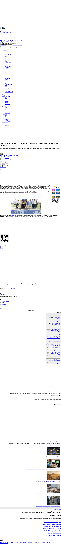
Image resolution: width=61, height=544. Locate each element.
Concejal (1, 247)
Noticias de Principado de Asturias (52, 530)
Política (3, 106)
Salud (5, 116)
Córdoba (6, 70)
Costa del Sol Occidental (8, 54)
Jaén (5, 73)
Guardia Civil (7, 103)
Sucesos (6, 115)
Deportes (3, 95)
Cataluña (6, 83)
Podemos (6, 108)
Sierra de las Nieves (8, 64)
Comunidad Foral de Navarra (9, 88)
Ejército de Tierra (7, 105)
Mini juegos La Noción (55, 199)
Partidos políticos (7, 113)
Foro (3, 41)
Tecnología (6, 120)
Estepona (6, 55)
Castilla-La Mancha (7, 82)
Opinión (3, 122)
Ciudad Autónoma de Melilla (9, 92)
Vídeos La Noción (3, 45)
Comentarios (7, 158)
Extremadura (6, 85)
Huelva (6, 72)
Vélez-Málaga (7, 67)
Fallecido (1, 248)
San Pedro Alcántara (9, 45)
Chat (1, 41)
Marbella (6, 59)
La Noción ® (2, 542)
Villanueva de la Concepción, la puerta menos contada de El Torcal (54, 348)
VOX (5, 109)
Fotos (14, 45)
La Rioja (6, 90)
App (5, 41)
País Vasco (6, 89)
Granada (6, 71)
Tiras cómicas (7, 125)
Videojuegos (6, 119)
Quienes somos (18, 542)
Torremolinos (7, 65)
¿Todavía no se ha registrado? (4, 301)
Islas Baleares (7, 79)
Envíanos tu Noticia (24, 542)
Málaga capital (7, 58)
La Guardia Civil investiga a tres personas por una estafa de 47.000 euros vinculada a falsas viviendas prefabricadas (53, 321)
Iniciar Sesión (2, 30)
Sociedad (3, 114)
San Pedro (1, 246)
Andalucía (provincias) (8, 76)
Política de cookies (48, 542)
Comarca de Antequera (8, 53)
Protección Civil (7, 99)
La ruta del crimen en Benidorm (55, 456)
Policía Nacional (7, 102)
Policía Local (7, 101)
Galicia (6, 86)
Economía (3, 94)
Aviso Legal (32, 542)
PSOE (5, 112)
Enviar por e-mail (3, 167)
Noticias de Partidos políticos (53, 535)
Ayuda (10, 542)
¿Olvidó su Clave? (3, 304)
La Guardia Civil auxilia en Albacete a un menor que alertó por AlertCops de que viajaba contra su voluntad (53, 337)
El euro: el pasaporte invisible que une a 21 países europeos (55, 324)
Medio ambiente (7, 118)
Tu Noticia (19, 45)
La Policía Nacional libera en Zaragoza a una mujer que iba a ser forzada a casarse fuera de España (53, 327)
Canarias (6, 80)
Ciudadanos (6, 107)
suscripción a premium (11, 288)
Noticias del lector (7, 123)
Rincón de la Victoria (8, 62)
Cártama (6, 52)
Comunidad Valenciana (8, 84)
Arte (5, 97)
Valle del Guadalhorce (8, 66)
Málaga (3, 50)
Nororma (6, 61)
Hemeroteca (23, 45)
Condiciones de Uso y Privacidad (40, 542)
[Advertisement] (29, 7)
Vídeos (16, 45)
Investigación (7, 117)
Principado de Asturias (8, 78)
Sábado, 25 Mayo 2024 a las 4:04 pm (6, 156)
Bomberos (6, 100)
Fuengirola (6, 56)
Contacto (29, 542)
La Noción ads (54, 203)
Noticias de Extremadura (54, 533)
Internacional (6, 93)
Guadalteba (6, 57)
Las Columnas (7, 124)
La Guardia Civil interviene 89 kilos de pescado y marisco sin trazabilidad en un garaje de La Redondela (54, 334)
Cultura (6, 98)
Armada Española (7, 104)
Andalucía (4, 68)
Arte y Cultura (4, 96)
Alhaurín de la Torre (8, 51)
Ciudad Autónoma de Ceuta (9, 91)
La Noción (2, 40)
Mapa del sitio (13, 542)
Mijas (5, 60)
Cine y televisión (7, 121)
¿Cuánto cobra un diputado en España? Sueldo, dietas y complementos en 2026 (53, 330)
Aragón (6, 77)
